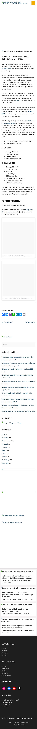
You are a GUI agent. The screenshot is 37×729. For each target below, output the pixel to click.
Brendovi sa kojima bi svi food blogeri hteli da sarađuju (18, 411)
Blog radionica (6, 441)
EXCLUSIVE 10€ (9, 123)
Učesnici (4, 650)
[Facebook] (9, 688)
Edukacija (5, 707)
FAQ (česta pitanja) (18, 725)
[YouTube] (14, 688)
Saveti (4, 457)
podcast (4, 453)
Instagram (5, 447)
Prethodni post (7, 322)
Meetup (4, 450)
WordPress (5, 463)
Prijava (4, 648)
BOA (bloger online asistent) (10, 700)
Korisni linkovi (6, 704)
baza (3, 434)
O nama (16, 722)
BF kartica (5, 673)
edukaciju (18, 100)
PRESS (4, 666)
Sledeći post (30, 322)
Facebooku (5, 212)
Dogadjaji (5, 444)
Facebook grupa (7, 702)
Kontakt (10, 722)
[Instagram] (3, 688)
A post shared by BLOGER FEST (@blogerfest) (15, 256)
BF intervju (5, 438)
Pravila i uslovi (24, 722)
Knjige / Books (6, 675)
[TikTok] (19, 688)
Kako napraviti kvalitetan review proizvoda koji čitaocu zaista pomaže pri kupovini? (17, 594)
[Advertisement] (18, 25)
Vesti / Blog (5, 460)
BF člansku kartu (7, 68)
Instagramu (28, 209)
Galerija (4, 655)
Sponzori (4, 653)
